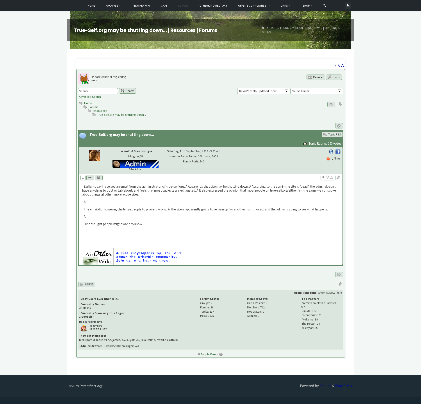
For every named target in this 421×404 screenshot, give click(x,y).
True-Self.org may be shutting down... (121, 115)
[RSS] (348, 5)
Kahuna (325, 385)
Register (317, 77)
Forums (93, 107)
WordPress (343, 385)
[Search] (324, 5)
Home (88, 103)
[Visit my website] (331, 151)
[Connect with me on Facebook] (338, 151)
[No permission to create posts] (339, 125)
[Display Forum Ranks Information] (331, 104)
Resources (100, 111)
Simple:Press (209, 354)
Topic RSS (334, 134)
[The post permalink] (90, 177)
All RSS (89, 284)
